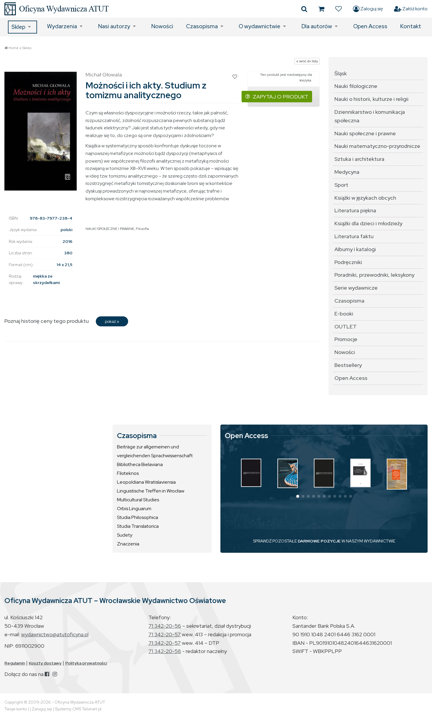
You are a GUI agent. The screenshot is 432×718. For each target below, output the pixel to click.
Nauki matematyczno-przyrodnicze (377, 146)
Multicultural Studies (138, 500)
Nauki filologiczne (355, 86)
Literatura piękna (355, 210)
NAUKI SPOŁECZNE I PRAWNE (110, 228)
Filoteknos (128, 473)
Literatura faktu (354, 236)
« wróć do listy (307, 61)
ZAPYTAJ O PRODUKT (280, 96)
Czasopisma (202, 26)
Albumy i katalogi (355, 249)
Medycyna (346, 171)
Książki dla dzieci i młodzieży (368, 223)
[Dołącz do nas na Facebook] (47, 674)
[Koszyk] (321, 9)
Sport (341, 184)
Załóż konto (414, 9)
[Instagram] (55, 674)
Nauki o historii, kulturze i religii (371, 99)
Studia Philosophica (137, 517)
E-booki (343, 313)
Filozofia (142, 228)
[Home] (56, 8)
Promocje (345, 339)
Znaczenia (128, 544)
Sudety (124, 535)
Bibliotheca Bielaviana (140, 464)
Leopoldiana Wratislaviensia (146, 482)
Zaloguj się (371, 9)
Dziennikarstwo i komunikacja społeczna (369, 116)
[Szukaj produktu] (304, 9)
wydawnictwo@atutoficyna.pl (54, 634)
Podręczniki (348, 262)
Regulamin (14, 663)
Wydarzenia (62, 26)
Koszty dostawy (45, 663)
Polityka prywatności (86, 663)
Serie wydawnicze (356, 287)
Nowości (162, 26)
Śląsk (340, 73)
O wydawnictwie (259, 26)
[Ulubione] (338, 9)
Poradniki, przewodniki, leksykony (374, 274)
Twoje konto (15, 709)
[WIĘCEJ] (251, 473)
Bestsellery (348, 365)
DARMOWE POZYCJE (319, 541)
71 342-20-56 (164, 625)
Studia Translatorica (138, 526)
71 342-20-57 (164, 634)
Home (14, 48)
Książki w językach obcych (365, 197)
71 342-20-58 (164, 651)
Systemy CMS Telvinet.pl (78, 709)
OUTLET (345, 326)
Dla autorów (317, 26)
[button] (297, 496)
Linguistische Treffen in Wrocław (150, 491)
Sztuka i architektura (359, 159)
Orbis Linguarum (134, 508)
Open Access (370, 26)
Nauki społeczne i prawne (365, 133)
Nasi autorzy (114, 26)
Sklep (18, 27)
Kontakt (410, 26)
